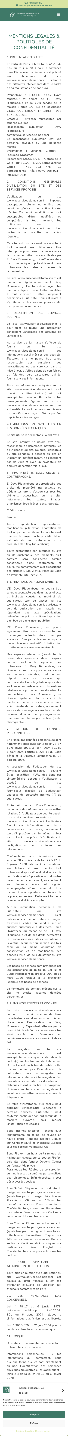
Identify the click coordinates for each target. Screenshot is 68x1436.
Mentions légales (42, 1431)
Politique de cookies (25, 1431)
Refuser (34, 1423)
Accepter (34, 1414)
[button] (63, 1390)
